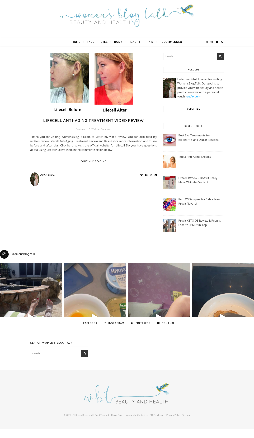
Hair (150, 41)
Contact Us (142, 415)
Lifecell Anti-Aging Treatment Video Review (93, 120)
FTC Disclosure (157, 415)
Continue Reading (94, 161)
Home (76, 41)
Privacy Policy (173, 415)
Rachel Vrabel (47, 175)
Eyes (104, 41)
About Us (131, 415)
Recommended (171, 41)
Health (134, 41)
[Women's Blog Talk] (127, 15)
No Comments (104, 129)
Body (118, 41)
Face (90, 41)
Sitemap (186, 415)
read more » (193, 96)
